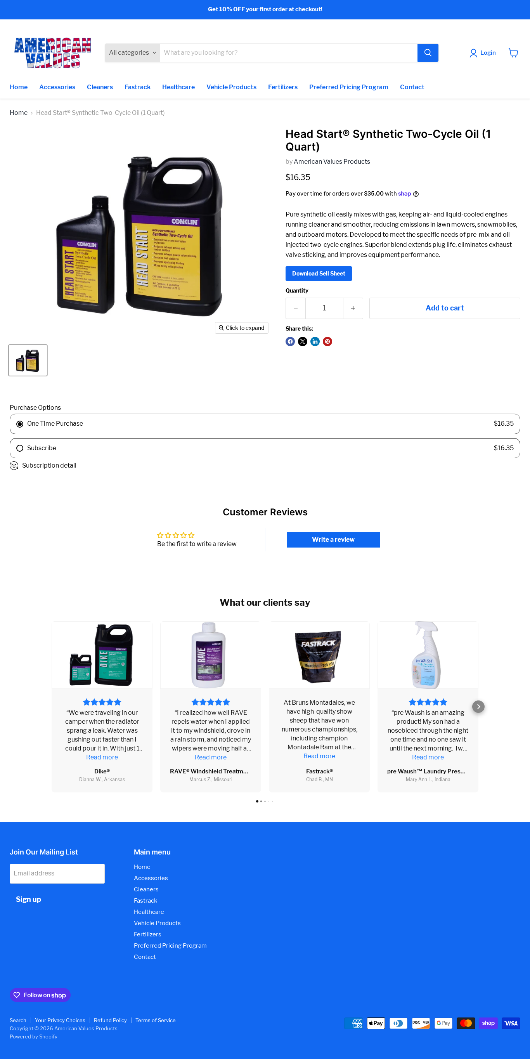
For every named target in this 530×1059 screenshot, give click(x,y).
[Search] (427, 53)
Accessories (57, 87)
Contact (412, 87)
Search (18, 1020)
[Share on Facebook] (290, 341)
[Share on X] (302, 341)
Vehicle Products (231, 87)
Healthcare (178, 87)
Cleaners (100, 87)
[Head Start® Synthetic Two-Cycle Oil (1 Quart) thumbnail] (28, 360)
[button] (51, 706)
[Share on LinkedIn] (315, 341)
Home (19, 87)
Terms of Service (155, 1020)
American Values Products (332, 161)
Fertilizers (283, 87)
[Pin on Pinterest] (327, 341)
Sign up (28, 899)
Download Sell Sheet (318, 273)
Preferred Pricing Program (348, 87)
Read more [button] (102, 757)
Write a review (333, 539)
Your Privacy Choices (60, 1020)
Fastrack (138, 87)
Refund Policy (110, 1020)
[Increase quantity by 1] (353, 308)
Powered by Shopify (33, 1036)
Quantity (297, 291)
